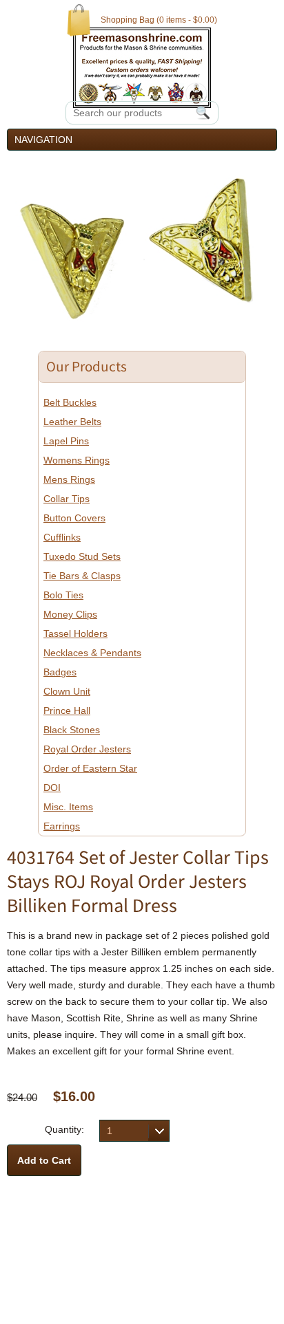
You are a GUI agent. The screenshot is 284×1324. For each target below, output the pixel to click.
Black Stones (71, 729)
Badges (60, 671)
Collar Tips (66, 498)
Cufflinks (62, 537)
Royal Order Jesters (87, 749)
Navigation (43, 139)
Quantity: (64, 1129)
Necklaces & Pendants (92, 652)
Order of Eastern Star (90, 768)
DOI (52, 787)
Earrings (61, 826)
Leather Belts (72, 421)
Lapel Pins (66, 440)
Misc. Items (68, 806)
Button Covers (74, 517)
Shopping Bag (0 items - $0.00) (159, 20)
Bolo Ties (63, 594)
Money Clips (70, 614)
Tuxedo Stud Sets (82, 556)
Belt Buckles (70, 402)
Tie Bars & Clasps (82, 575)
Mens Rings (69, 479)
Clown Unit (66, 691)
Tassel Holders (75, 633)
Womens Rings (76, 460)
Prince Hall (66, 710)
